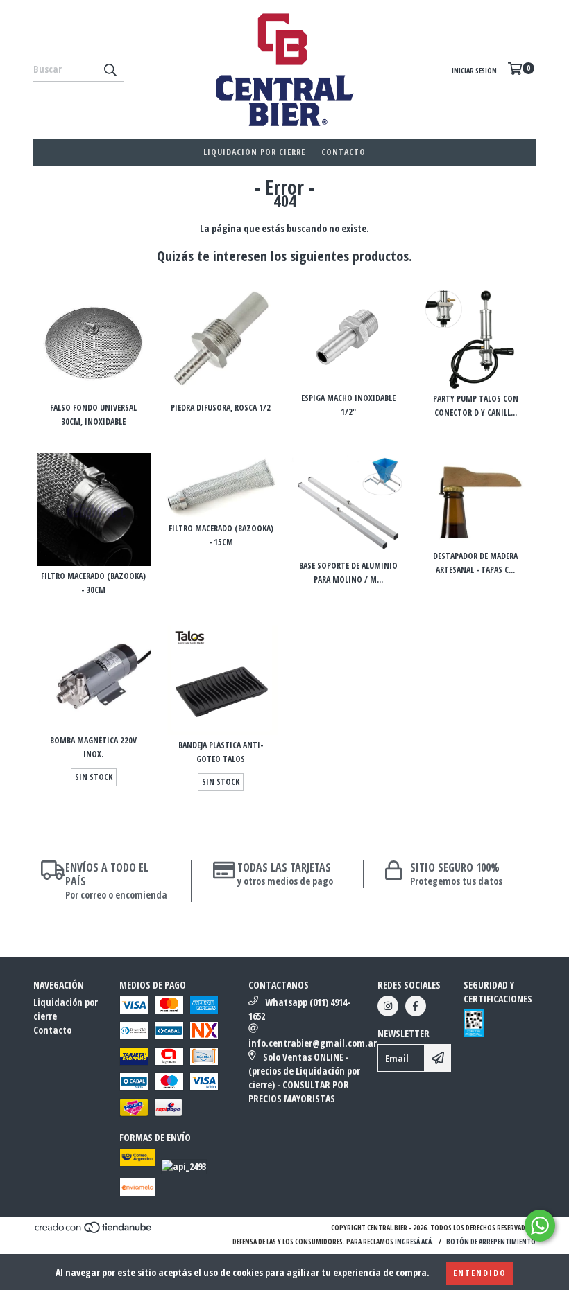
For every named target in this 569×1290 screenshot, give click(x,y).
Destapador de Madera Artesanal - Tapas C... (475, 563)
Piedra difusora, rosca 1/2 (221, 408)
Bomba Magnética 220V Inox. (93, 747)
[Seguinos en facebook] (415, 1006)
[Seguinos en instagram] (387, 1006)
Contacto (343, 152)
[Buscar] (110, 69)
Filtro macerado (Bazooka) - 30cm (93, 583)
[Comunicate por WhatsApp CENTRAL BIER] (540, 1226)
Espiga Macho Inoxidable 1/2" (348, 405)
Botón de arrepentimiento (491, 1241)
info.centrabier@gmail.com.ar (312, 1043)
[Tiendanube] (94, 1232)
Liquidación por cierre (254, 152)
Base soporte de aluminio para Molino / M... (348, 572)
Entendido (480, 1273)
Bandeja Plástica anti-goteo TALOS (220, 752)
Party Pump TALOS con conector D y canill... (475, 405)
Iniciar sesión (474, 71)
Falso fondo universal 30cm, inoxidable (93, 414)
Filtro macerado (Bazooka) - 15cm (221, 535)
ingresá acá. (414, 1241)
